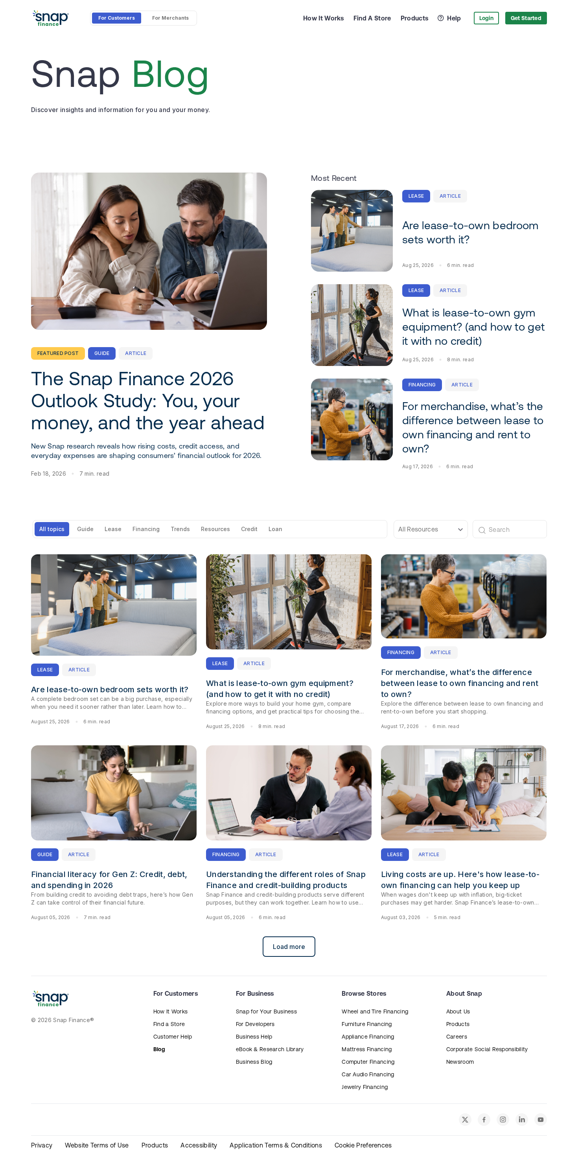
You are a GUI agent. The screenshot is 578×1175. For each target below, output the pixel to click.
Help (454, 18)
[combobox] (506, 529)
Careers (456, 1036)
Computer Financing (368, 1062)
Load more (289, 947)
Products (415, 18)
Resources (215, 529)
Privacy (41, 1145)
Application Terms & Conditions (276, 1145)
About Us (458, 1011)
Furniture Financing (367, 1024)
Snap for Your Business (266, 1011)
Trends (180, 529)
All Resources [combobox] (418, 529)
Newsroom (460, 1062)
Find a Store (169, 1024)
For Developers (255, 1024)
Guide (85, 529)
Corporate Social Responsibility (487, 1049)
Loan (275, 529)
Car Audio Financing (368, 1074)
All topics (51, 529)
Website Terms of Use (97, 1145)
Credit (249, 529)
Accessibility (198, 1145)
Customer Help (172, 1036)
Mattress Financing (367, 1049)
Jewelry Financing (365, 1087)
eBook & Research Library (270, 1049)
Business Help (254, 1036)
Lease (113, 529)
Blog (159, 1049)
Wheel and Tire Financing (375, 1011)
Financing (146, 529)
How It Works (323, 18)
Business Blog (254, 1062)
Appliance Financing (368, 1036)
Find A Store (372, 18)
